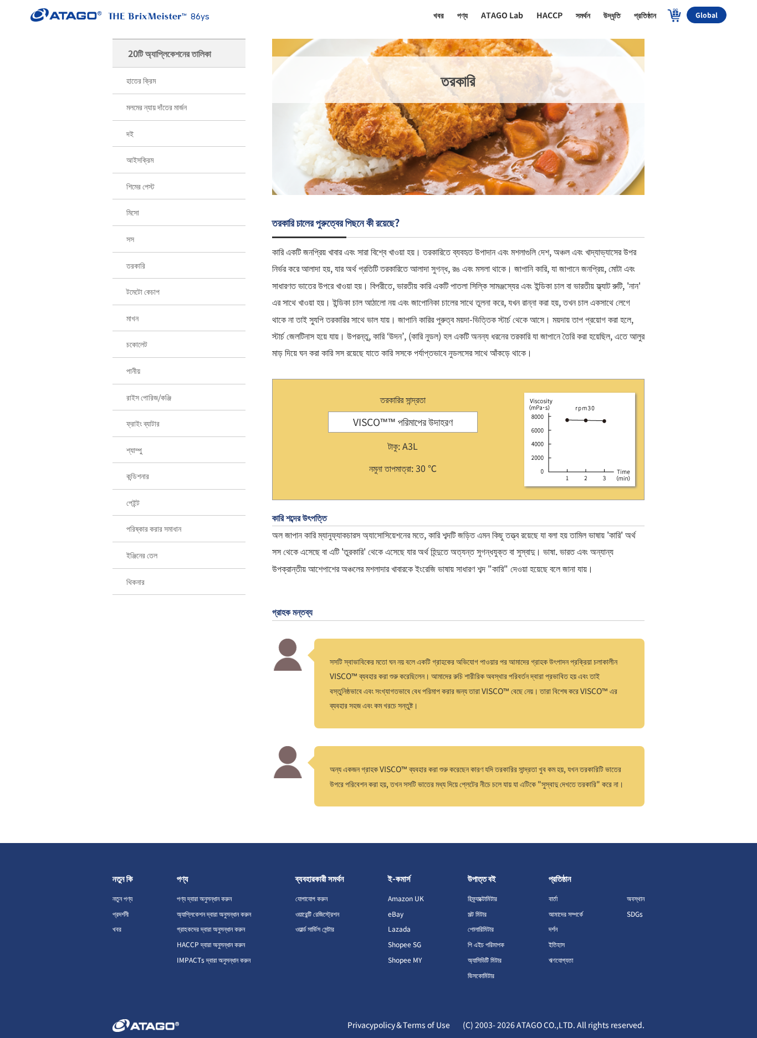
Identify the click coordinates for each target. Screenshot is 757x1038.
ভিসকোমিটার (481, 975)
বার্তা (553, 898)
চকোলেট (136, 344)
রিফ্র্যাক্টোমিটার (482, 898)
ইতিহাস (557, 944)
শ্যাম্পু (134, 449)
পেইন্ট (133, 502)
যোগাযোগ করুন (311, 898)
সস (130, 238)
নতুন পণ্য (122, 898)
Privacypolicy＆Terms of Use (399, 1024)
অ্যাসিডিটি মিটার (485, 959)
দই (130, 133)
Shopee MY (405, 959)
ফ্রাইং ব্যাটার (143, 423)
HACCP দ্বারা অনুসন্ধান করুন (211, 944)
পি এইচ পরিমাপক (486, 944)
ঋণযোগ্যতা (561, 959)
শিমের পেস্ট (140, 186)
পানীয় (133, 370)
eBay (395, 913)
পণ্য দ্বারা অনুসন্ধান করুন (204, 898)
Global (706, 14)
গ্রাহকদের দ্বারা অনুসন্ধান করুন (211, 928)
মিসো (132, 212)
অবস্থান (636, 898)
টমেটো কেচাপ (143, 291)
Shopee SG (404, 944)
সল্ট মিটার (477, 913)
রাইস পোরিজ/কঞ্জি (148, 397)
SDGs (635, 913)
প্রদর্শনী (120, 913)
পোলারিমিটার (481, 928)
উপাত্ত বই (482, 878)
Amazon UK (406, 898)
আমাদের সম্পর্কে (566, 913)
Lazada (399, 928)
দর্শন (553, 928)
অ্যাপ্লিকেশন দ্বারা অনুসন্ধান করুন (214, 913)
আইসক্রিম (140, 159)
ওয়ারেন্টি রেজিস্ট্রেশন (317, 913)
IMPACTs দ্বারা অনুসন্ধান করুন (213, 959)
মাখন (132, 317)
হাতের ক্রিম (141, 80)
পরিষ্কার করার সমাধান (153, 528)
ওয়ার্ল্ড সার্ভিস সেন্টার (314, 928)
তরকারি (135, 265)
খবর (116, 928)
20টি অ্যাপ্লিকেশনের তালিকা (169, 53)
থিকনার (135, 581)
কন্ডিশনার (137, 475)
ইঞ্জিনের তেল (141, 555)
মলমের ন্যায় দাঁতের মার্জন (156, 106)
